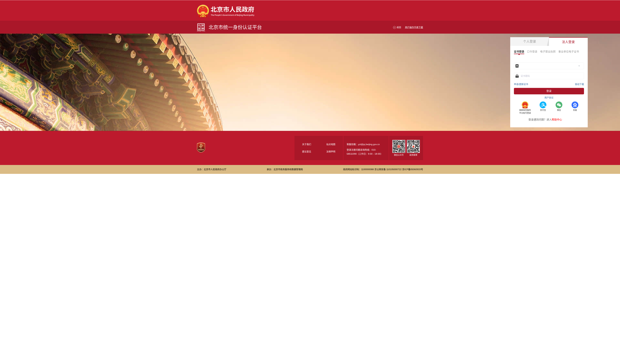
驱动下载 (579, 84)
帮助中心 (557, 119)
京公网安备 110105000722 (388, 169)
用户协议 (548, 97)
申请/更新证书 (521, 84)
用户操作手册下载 (414, 27)
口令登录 (532, 51)
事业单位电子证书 (568, 51)
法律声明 (330, 151)
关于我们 (306, 144)
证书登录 (519, 51)
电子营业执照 (548, 51)
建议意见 (306, 151)
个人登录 (529, 41)
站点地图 (330, 144)
